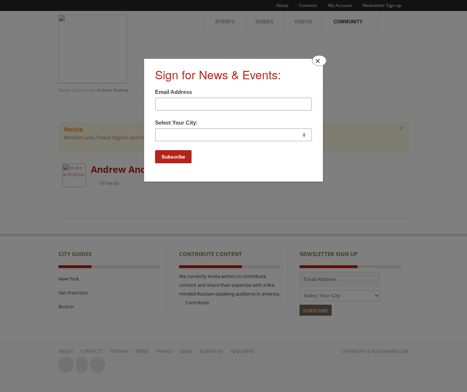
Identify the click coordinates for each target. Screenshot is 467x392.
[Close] (319, 60)
